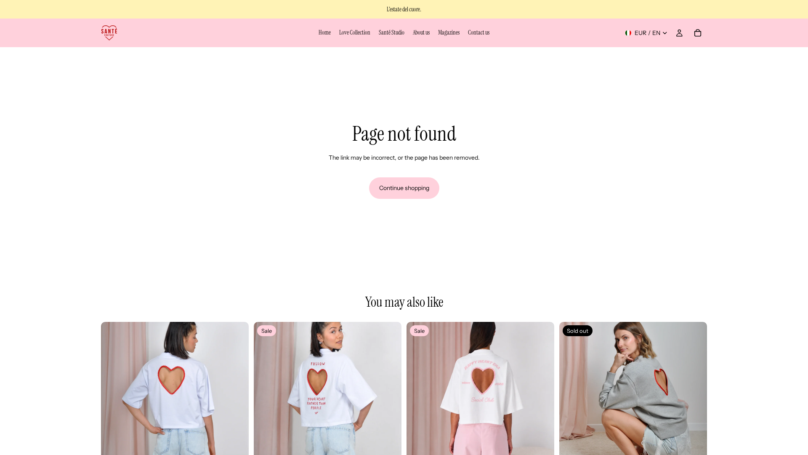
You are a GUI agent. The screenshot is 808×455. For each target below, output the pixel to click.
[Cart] (697, 33)
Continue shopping (404, 188)
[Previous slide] (113, 395)
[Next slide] (236, 395)
